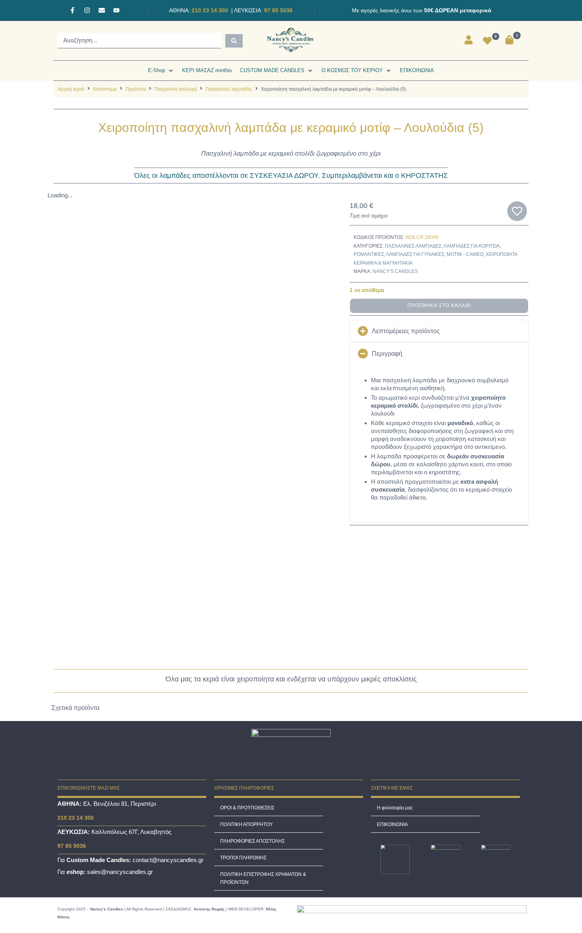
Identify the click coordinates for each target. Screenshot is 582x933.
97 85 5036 (277, 10)
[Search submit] (234, 41)
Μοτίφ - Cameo (465, 254)
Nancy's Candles (395, 271)
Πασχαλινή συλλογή (175, 89)
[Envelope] (101, 10)
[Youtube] (116, 10)
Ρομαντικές (369, 254)
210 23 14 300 (209, 10)
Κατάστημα (105, 89)
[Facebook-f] (72, 10)
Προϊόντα (136, 89)
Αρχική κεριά (70, 89)
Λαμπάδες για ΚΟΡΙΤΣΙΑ (471, 246)
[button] (161, 70)
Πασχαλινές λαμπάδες (228, 89)
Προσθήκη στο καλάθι (439, 305)
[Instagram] (87, 10)
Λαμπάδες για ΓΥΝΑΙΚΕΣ (415, 254)
